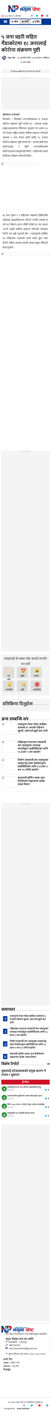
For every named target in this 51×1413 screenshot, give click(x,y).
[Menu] (5, 21)
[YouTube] (42, 16)
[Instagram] (47, 16)
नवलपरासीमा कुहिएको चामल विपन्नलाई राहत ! (25, 1096)
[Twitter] (37, 16)
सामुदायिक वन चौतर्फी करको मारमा (21, 1113)
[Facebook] (32, 16)
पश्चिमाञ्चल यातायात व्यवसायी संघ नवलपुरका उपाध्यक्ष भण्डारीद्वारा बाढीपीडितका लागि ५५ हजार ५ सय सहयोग (29, 1032)
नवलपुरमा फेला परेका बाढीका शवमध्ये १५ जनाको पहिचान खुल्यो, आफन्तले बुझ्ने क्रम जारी (28, 1019)
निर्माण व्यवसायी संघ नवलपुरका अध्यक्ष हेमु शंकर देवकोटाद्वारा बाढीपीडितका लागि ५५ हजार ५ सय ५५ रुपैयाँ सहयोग (28, 1044)
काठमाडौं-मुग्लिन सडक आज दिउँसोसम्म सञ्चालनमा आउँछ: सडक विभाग (27, 1055)
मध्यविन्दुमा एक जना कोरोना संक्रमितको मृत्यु (24, 1087)
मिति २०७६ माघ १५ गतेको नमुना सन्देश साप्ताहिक (26, 1104)
